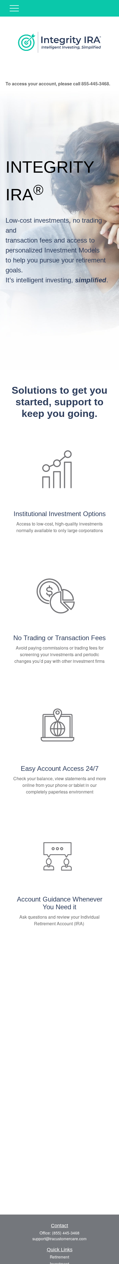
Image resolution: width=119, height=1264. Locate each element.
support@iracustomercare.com (59, 1238)
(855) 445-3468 (65, 1233)
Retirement (59, 1257)
